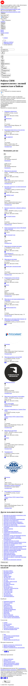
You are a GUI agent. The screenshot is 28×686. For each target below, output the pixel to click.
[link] (3, 27)
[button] (2, 30)
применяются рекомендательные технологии (13, 669)
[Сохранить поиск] (2, 57)
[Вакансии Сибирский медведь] (15, 373)
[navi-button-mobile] (2, 34)
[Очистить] (3, 53)
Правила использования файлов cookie (10, 11)
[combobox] (7, 49)
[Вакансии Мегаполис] (15, 467)
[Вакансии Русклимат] (15, 334)
